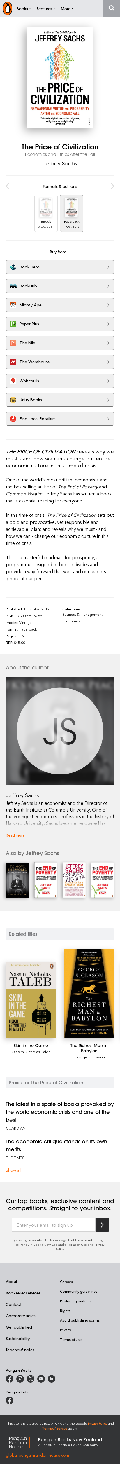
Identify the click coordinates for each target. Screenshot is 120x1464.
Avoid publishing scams (80, 1320)
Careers (66, 1281)
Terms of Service (54, 1428)
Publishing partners (75, 1301)
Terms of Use (77, 1244)
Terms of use (71, 1339)
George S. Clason (89, 1057)
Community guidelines (78, 1291)
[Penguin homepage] (7, 8)
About (11, 1281)
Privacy (65, 1329)
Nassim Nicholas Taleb (31, 1051)
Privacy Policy (97, 1423)
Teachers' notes (20, 1349)
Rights (65, 1310)
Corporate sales (21, 1315)
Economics (71, 621)
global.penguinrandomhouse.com (37, 1455)
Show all (13, 1170)
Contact (13, 1304)
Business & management (82, 614)
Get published (19, 1327)
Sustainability (18, 1338)
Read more (15, 835)
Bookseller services (23, 1292)
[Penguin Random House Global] (22, 1441)
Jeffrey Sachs (60, 163)
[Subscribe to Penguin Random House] (102, 1225)
